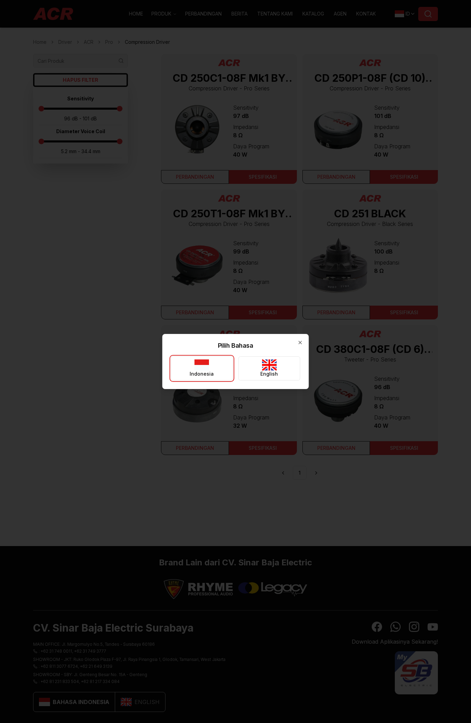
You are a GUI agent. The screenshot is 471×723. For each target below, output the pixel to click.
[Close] (300, 342)
